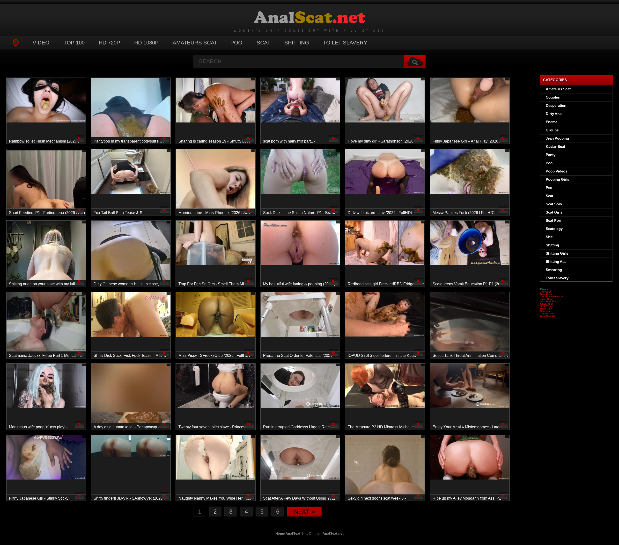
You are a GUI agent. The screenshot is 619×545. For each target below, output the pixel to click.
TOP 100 (74, 43)
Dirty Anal (554, 114)
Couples (553, 97)
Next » (304, 511)
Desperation (556, 105)
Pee (549, 188)
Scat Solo (554, 204)
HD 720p (109, 43)
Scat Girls (554, 212)
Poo (236, 43)
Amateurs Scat (195, 43)
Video (41, 43)
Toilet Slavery (345, 43)
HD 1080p (146, 43)
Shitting (296, 43)
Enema (551, 122)
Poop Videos (556, 171)
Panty (550, 155)
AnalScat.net (333, 533)
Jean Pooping (557, 138)
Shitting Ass (556, 261)
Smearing (554, 270)
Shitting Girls (557, 253)
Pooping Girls (557, 179)
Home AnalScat (287, 533)
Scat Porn (554, 220)
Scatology (554, 229)
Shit (549, 237)
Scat (263, 43)
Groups (552, 130)
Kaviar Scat (555, 146)
